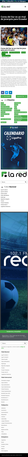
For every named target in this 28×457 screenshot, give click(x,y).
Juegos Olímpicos (5, 421)
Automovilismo (4, 412)
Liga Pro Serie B (4, 357)
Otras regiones (4, 450)
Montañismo (4, 425)
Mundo (2, 402)
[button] (25, 6)
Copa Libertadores (5, 361)
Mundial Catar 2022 (5, 393)
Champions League (5, 380)
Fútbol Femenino (5, 389)
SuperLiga (3, 363)
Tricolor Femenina (5, 370)
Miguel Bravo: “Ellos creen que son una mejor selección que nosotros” (13, 336)
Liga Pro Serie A (4, 355)
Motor (2, 427)
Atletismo (3, 408)
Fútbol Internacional (15, 52)
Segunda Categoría (5, 365)
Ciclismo (3, 416)
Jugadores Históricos (6, 374)
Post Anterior (7, 96)
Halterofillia (3, 418)
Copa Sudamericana (5, 387)
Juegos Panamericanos (6, 423)
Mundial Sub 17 (4, 397)
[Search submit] (25, 182)
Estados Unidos (4, 444)
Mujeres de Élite (4, 429)
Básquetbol (3, 414)
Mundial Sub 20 (6, 55)
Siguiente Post (20, 96)
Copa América (4, 382)
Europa (3, 446)
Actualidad (5, 52)
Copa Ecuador (4, 359)
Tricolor (3, 367)
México (2, 448)
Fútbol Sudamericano (6, 391)
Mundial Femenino (5, 395)
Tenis (2, 431)
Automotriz (3, 410)
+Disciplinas (4, 433)
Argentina (3, 440)
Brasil (2, 442)
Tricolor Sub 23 (4, 372)
